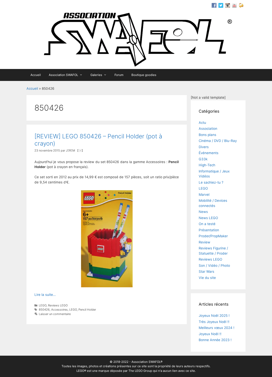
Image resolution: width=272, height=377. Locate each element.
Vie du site (207, 278)
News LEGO (208, 218)
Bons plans (207, 135)
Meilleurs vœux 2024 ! (216, 328)
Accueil (35, 75)
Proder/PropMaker (213, 236)
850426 (44, 309)
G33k (203, 159)
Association (208, 129)
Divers (204, 147)
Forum (118, 75)
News (203, 212)
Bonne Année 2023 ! (215, 340)
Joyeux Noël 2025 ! (214, 316)
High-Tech (207, 165)
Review (204, 242)
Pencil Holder (87, 309)
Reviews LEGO (58, 305)
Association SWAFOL (63, 75)
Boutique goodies (143, 75)
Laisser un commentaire (55, 314)
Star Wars (206, 272)
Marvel (204, 195)
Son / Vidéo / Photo (214, 266)
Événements (208, 153)
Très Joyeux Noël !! (214, 322)
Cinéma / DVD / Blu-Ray (218, 141)
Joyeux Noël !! (210, 334)
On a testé (207, 224)
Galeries (96, 75)
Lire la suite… (45, 295)
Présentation (209, 230)
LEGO (42, 305)
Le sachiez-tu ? (211, 182)
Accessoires (59, 309)
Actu (202, 123)
